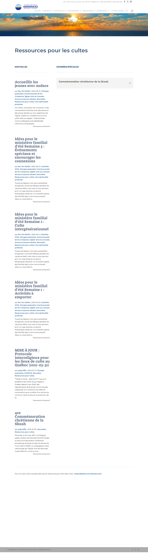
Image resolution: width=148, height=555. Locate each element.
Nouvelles (59, 11)
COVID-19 (28, 373)
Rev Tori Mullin (24, 91)
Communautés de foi (33, 94)
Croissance (19, 96)
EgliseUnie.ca (15, 539)
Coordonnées (117, 11)
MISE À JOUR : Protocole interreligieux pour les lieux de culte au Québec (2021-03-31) (32, 357)
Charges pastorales (28, 169)
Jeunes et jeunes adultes (25, 99)
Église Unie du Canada (34, 96)
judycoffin (22, 370)
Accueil (37, 11)
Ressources (88, 11)
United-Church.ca (17, 537)
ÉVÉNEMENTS (102, 11)
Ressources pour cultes (24, 102)
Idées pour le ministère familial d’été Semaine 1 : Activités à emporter (31, 289)
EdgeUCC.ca (15, 544)
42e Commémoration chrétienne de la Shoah (30, 418)
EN (126, 11)
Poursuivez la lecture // (41, 126)
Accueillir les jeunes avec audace (31, 84)
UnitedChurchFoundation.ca (21, 541)
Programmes (73, 11)
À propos (47, 11)
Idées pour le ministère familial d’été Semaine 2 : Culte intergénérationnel (32, 221)
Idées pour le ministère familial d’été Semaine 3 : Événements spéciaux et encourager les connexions (31, 149)
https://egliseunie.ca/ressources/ (88, 474)
